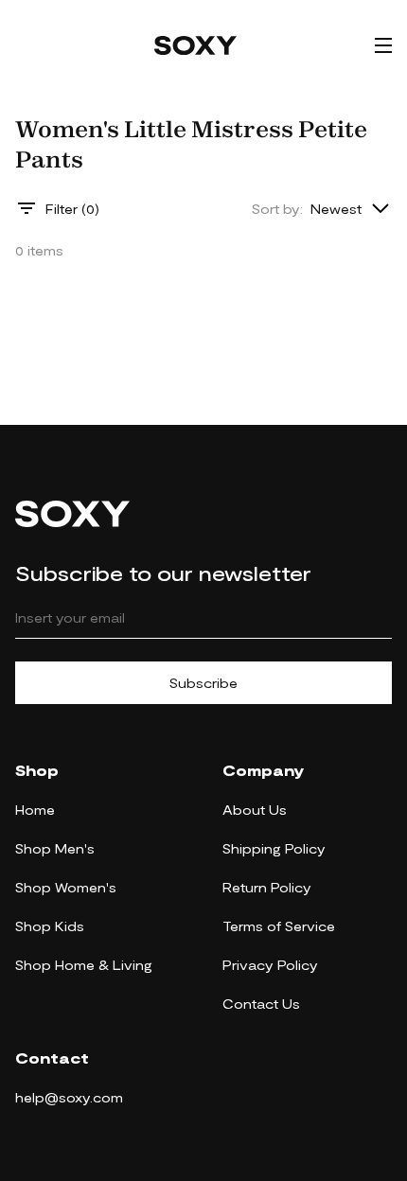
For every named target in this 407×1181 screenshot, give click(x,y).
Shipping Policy (274, 848)
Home (35, 810)
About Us (254, 810)
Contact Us (261, 1004)
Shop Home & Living (83, 965)
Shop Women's (65, 887)
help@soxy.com (69, 1097)
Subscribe (203, 683)
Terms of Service (278, 926)
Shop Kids (49, 926)
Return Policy (266, 887)
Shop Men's (55, 848)
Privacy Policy (270, 965)
